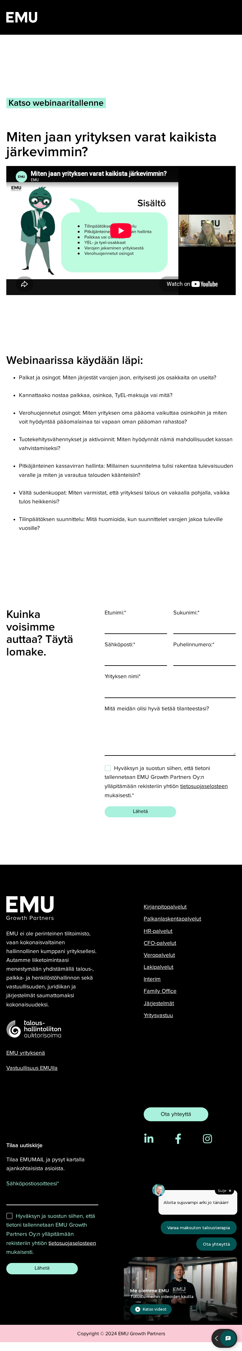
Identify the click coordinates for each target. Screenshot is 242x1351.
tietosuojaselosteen (204, 786)
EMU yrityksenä (25, 1053)
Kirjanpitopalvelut (165, 907)
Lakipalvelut (158, 967)
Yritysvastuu (158, 1015)
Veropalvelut (159, 955)
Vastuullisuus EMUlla (32, 1068)
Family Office (160, 991)
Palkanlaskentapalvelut (172, 918)
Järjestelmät (159, 1003)
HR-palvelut (158, 931)
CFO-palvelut (160, 943)
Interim (152, 979)
